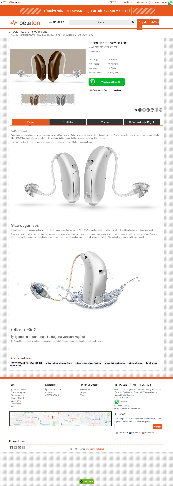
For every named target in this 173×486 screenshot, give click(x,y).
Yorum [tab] (105, 122)
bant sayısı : (94, 68)
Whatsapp (124, 401)
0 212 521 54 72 (160, 2)
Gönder (157, 426)
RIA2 (58, 35)
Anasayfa (14, 35)
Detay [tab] (30, 122)
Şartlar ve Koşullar (18, 389)
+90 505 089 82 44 (124, 405)
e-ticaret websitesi (96, 448)
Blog (12, 2)
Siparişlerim (16, 400)
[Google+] (148, 110)
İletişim (83, 392)
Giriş (19, 2)
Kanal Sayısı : (94, 59)
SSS (4, 2)
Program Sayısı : (96, 72)
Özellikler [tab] (67, 122)
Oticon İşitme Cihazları (45, 35)
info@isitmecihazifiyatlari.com (129, 408)
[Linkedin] (152, 110)
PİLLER (48, 392)
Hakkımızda (85, 389)
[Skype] (161, 110)
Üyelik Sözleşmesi (18, 392)
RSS (12, 406)
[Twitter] (144, 110)
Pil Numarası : (94, 63)
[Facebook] (140, 110)
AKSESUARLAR (52, 395)
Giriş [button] (141, 22)
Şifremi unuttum (17, 395)
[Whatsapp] (156, 110)
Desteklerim (16, 403)
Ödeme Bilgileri (17, 398)
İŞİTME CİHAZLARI (27, 35)
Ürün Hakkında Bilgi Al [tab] (142, 122)
